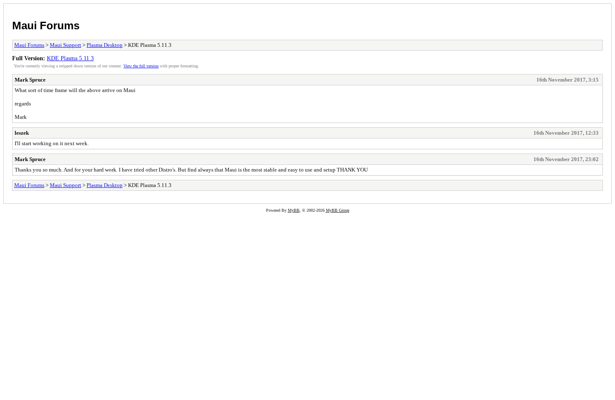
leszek (22, 133)
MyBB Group (337, 210)
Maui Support (65, 45)
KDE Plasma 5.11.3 (70, 58)
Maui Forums (45, 25)
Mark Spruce (30, 80)
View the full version (141, 66)
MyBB (294, 210)
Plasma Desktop (105, 45)
